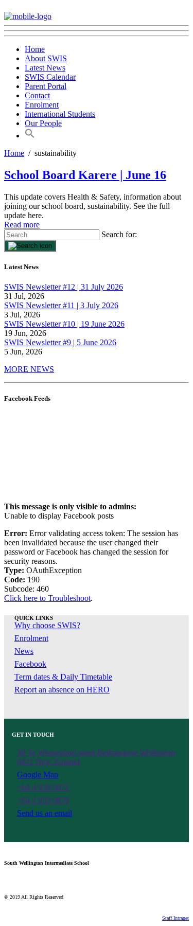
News (23, 651)
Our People (43, 123)
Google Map (37, 774)
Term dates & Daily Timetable (63, 676)
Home (35, 49)
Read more (22, 224)
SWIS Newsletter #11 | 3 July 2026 (61, 305)
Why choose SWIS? (47, 625)
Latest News (45, 67)
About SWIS (46, 58)
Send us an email (44, 813)
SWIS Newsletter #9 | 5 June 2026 (60, 342)
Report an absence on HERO (62, 689)
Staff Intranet (175, 918)
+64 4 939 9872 (43, 787)
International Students (60, 114)
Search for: (119, 234)
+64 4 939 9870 (43, 800)
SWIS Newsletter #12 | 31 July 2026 (63, 286)
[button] (30, 135)
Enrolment (42, 104)
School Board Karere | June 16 (85, 175)
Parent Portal (45, 86)
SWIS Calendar (50, 77)
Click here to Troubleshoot (47, 598)
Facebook (30, 664)
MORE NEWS (29, 369)
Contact (37, 95)
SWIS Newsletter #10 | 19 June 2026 (64, 323)
